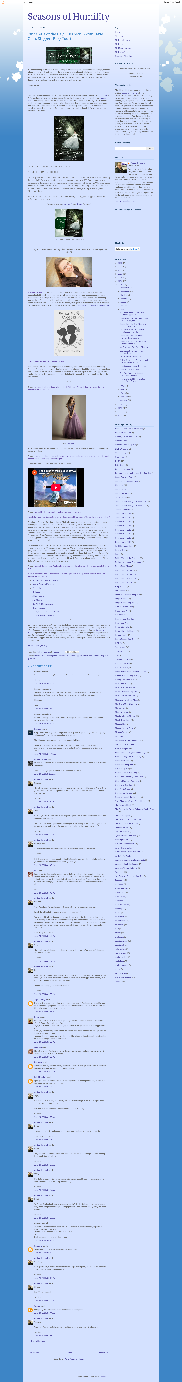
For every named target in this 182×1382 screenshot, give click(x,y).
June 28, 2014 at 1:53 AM (44, 1336)
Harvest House (121, 615)
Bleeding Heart (121, 441)
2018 (120, 270)
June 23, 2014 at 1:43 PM (44, 802)
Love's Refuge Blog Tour (125, 696)
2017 (120, 274)
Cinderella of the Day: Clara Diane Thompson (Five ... (134, 319)
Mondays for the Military (125, 716)
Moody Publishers (122, 720)
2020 (120, 263)
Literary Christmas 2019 (125, 680)
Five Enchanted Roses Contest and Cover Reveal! (132, 380)
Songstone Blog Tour (123, 785)
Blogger (103, 1376)
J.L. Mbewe (37, 600)
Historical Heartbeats (41, 592)
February (124, 396)
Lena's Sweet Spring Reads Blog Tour (130, 672)
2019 (120, 267)
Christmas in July (122, 489)
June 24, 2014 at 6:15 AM (44, 1240)
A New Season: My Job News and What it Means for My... (134, 361)
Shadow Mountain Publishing (127, 781)
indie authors (120, 949)
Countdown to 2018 (123, 538)
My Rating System (123, 52)
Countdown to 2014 (123, 526)
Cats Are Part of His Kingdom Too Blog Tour (133, 473)
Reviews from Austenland (130, 357)
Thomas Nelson (121, 828)
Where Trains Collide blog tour (127, 852)
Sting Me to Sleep (122, 789)
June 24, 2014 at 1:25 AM (44, 1117)
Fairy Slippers (121, 586)
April (122, 389)
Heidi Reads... (40, 1077)
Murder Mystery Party (124, 728)
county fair (119, 917)
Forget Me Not (121, 599)
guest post (119, 945)
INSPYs (118, 643)
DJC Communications (124, 546)
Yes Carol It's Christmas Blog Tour (129, 876)
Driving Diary (120, 550)
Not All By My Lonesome (42, 604)
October (124, 295)
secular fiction (121, 973)
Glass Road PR (121, 611)
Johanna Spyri (121, 651)
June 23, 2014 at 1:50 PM (44, 936)
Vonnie (37, 1306)
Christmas (119, 485)
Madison (38, 1047)
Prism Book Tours (122, 761)
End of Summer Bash (124, 570)
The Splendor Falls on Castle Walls (46, 612)
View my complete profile (125, 201)
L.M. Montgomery (122, 663)
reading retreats (121, 965)
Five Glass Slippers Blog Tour (95, 656)
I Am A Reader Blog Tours (125, 639)
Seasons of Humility (69, 16)
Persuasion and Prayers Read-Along (130, 752)
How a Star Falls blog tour (125, 631)
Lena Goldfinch (121, 667)
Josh (117, 655)
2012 (120, 408)
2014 (120, 285)
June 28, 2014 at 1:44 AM (44, 1313)
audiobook (119, 884)
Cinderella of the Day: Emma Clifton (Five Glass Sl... (131, 337)
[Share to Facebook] (74, 652)
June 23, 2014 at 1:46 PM (44, 865)
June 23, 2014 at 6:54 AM (44, 683)
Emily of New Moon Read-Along (128, 562)
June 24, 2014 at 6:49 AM (44, 1253)
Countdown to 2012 (123, 518)
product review (121, 957)
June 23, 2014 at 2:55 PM (44, 1042)
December (124, 288)
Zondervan (119, 880)
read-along (119, 961)
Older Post (103, 1353)
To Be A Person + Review (42, 616)
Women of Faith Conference (126, 864)
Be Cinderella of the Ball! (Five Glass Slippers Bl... (132, 313)
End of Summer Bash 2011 (126, 574)
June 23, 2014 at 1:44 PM (44, 835)
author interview (121, 888)
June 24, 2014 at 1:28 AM (44, 1218)
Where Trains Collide (123, 848)
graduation (119, 937)
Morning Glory (121, 724)
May (122, 386)
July (122, 306)
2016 (120, 278)
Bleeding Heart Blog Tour (125, 445)
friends (118, 933)
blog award (119, 892)
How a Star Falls (122, 627)
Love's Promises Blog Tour (126, 692)
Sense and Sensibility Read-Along (129, 777)
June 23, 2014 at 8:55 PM (44, 1057)
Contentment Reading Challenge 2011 (130, 501)
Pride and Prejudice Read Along (128, 756)
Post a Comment (38, 1341)
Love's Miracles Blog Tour (125, 688)
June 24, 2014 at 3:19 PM (44, 1278)
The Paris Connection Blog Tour (128, 819)
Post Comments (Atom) (74, 1359)
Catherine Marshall (123, 469)
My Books (119, 44)
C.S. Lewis (119, 457)
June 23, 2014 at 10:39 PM (45, 1072)
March (123, 393)
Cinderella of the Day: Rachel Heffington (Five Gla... (132, 331)
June (122, 309)
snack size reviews (123, 977)
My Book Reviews (122, 40)
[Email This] (66, 652)
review (117, 969)
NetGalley (119, 736)
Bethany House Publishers (126, 437)
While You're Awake (123, 856)
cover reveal (120, 921)
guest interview (121, 941)
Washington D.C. (122, 840)
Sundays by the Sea (123, 793)
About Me (119, 36)
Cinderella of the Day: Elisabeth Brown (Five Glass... (133, 342)
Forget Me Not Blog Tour (125, 603)
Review (55, 580)
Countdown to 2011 (123, 514)
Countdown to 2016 (123, 534)
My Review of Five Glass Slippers (134, 347)
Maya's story (120, 708)
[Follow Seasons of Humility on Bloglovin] (127, 250)
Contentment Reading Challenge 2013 (130, 505)
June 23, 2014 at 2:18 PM (44, 1012)
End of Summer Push (124, 582)
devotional (119, 925)
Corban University (122, 510)
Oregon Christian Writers (125, 744)
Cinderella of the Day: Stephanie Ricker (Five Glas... (133, 325)
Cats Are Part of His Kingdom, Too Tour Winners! (132, 374)
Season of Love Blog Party (126, 773)
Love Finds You (121, 684)
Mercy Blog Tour (122, 712)
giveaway (31, 659)
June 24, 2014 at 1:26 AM (44, 1140)
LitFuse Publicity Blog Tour (126, 676)
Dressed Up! (72, 443)
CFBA (117, 461)
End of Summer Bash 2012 (126, 578)
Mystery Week (121, 732)
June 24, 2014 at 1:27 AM (44, 1165)
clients (37, 656)
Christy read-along (122, 493)
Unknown (38, 1062)
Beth (36, 870)
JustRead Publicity (123, 659)
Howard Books (121, 635)
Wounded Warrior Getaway (126, 868)
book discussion (122, 904)
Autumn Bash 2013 (123, 433)
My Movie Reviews (123, 48)
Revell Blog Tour (122, 769)
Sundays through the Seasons (127, 797)
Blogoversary (120, 453)
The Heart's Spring (122, 815)
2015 (120, 281)
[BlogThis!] (69, 652)
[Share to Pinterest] (77, 652)
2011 (120, 412)
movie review (120, 953)
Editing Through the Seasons (53, 656)
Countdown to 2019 (123, 542)
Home (69, 1353)
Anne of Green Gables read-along (129, 429)
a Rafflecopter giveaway (37, 645)
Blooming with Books (41, 580)
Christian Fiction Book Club (126, 481)
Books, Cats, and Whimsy (43, 584)
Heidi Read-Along (122, 623)
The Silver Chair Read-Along (126, 823)
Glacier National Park (124, 607)
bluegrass (119, 900)
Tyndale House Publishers (126, 836)
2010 (120, 415)
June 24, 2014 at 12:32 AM (45, 1087)
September (125, 298)
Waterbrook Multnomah (124, 844)
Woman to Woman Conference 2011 (130, 860)
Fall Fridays (120, 591)
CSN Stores (120, 465)
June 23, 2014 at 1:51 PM (44, 961)
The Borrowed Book (123, 805)
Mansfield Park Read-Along (126, 700)
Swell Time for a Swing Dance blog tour (131, 801)
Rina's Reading (38, 608)
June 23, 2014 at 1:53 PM (44, 994)
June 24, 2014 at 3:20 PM (44, 1301)
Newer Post (34, 1353)
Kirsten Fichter (40, 759)
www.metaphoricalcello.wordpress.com (93, 305)
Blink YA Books (121, 449)
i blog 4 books (38, 596)
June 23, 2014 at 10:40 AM (45, 754)
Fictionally (36, 588)
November (124, 291)
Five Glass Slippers (74, 656)
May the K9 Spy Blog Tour (126, 704)
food (117, 929)
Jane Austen (120, 647)
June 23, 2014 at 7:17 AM (44, 709)
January (124, 400)
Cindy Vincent (121, 497)
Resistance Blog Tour (124, 765)
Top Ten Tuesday (122, 832)
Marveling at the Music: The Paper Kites (131, 352)
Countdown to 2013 (123, 522)
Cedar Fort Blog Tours (124, 477)
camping (118, 909)
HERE (105, 95)
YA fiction (119, 872)
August (123, 302)
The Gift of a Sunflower (129, 370)
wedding (118, 981)
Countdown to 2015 (123, 530)
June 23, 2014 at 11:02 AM (45, 774)
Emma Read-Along (123, 566)
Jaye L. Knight (40, 999)
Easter (118, 554)
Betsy (36, 1017)
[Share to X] (72, 652)
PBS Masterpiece (122, 748)
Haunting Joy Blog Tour (124, 619)
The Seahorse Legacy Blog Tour (133, 366)
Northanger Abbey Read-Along (127, 740)
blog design (120, 896)
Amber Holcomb (41, 779)
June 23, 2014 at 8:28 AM (44, 724)
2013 (120, 405)
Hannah (37, 729)
